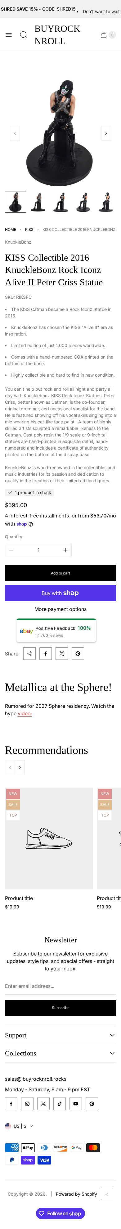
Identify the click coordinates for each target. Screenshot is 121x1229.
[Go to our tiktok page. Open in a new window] (59, 1104)
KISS (29, 229)
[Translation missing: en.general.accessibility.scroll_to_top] (107, 1194)
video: (25, 713)
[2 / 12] (37, 202)
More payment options (60, 609)
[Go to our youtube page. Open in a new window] (75, 1104)
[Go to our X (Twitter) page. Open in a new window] (43, 1104)
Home (10, 229)
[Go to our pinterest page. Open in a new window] (92, 1104)
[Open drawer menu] (9, 35)
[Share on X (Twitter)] (62, 653)
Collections (20, 1053)
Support (15, 1035)
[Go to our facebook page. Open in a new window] (11, 1104)
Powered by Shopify (76, 1194)
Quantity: (14, 536)
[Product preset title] (49, 838)
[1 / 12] (15, 202)
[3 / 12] (60, 202)
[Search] (23, 35)
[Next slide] (106, 133)
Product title (19, 898)
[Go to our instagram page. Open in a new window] (27, 1104)
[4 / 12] (82, 202)
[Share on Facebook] (45, 653)
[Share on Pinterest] (78, 653)
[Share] (29, 653)
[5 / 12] (105, 202)
